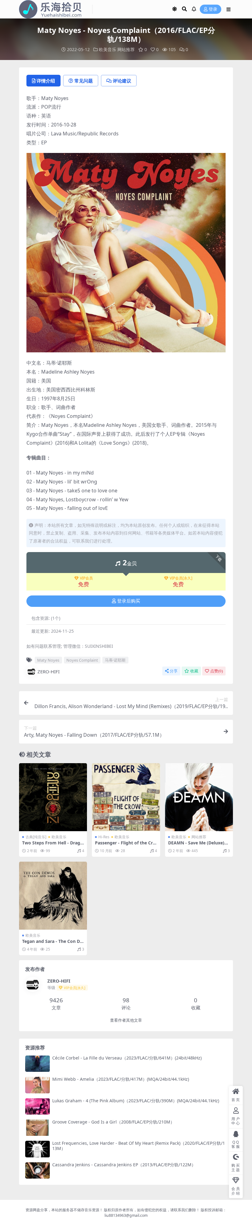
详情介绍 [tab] (46, 81)
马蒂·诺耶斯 (115, 660)
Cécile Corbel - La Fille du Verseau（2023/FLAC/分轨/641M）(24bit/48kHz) (127, 1058)
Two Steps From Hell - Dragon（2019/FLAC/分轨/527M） (52, 845)
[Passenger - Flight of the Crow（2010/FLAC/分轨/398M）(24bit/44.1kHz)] (126, 797)
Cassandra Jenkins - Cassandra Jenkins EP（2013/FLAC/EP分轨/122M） (124, 1165)
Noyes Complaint (82, 660)
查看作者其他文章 (126, 1020)
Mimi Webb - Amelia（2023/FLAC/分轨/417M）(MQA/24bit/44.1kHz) (120, 1079)
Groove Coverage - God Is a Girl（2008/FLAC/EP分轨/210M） (113, 1122)
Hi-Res (103, 836)
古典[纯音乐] (36, 836)
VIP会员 (86, 578)
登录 (213, 9)
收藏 (194, 671)
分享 (174, 671)
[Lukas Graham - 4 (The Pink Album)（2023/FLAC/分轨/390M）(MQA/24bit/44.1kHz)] (37, 1106)
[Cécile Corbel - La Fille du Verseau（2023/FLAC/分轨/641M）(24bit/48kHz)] (37, 1064)
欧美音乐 (107, 49)
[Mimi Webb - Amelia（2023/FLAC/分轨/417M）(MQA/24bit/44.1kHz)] (37, 1085)
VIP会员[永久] (181, 578)
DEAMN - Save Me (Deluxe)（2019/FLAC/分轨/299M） (196, 845)
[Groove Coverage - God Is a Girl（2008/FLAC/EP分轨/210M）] (37, 1128)
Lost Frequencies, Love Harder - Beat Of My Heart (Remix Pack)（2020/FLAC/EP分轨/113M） (138, 1145)
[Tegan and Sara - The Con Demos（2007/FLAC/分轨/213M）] (53, 896)
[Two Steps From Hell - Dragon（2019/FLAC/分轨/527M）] (53, 797)
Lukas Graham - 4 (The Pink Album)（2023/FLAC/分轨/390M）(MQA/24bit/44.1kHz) (135, 1101)
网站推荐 (126, 49)
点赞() (216, 671)
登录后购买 (128, 601)
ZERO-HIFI (48, 671)
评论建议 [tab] (122, 81)
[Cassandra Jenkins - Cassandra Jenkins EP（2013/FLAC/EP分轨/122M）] (37, 1170)
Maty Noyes (48, 660)
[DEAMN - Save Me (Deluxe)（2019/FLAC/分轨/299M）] (199, 797)
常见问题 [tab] (83, 81)
